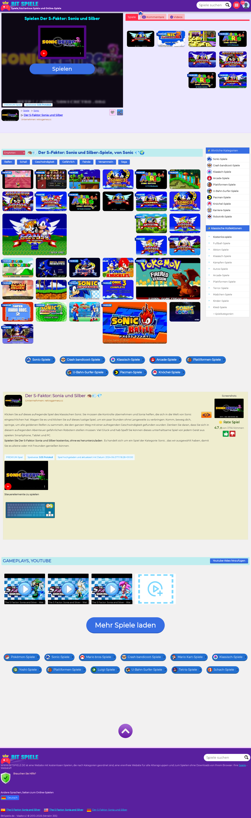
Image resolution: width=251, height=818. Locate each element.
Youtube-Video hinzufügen (229, 560)
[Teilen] (120, 112)
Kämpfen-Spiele (222, 262)
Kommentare (153, 17)
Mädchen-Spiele (222, 294)
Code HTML (211, 415)
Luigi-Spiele (106, 669)
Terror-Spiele (220, 288)
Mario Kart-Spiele (190, 657)
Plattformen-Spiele (224, 184)
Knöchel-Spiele (222, 203)
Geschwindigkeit (44, 161)
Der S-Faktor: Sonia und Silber (109, 809)
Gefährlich (68, 161)
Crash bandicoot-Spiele (226, 165)
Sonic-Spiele (220, 159)
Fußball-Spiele (221, 243)
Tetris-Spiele (188, 669)
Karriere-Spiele (221, 210)
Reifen (8, 161)
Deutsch (12, 797)
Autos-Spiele (220, 269)
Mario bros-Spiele (98, 657)
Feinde (86, 161)
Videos (176, 17)
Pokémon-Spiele (23, 657)
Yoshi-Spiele (28, 669)
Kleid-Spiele (220, 307)
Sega (124, 161)
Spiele (132, 17)
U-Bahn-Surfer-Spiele (226, 191)
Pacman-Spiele (222, 197)
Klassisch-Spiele (222, 171)
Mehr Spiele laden (125, 625)
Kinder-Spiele (221, 301)
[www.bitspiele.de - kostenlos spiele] (20, 759)
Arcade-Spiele (221, 178)
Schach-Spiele (224, 669)
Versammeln (105, 161)
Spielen (62, 69)
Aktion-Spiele (221, 249)
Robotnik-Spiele (222, 216)
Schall (23, 161)
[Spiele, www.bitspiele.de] (20, 6)
